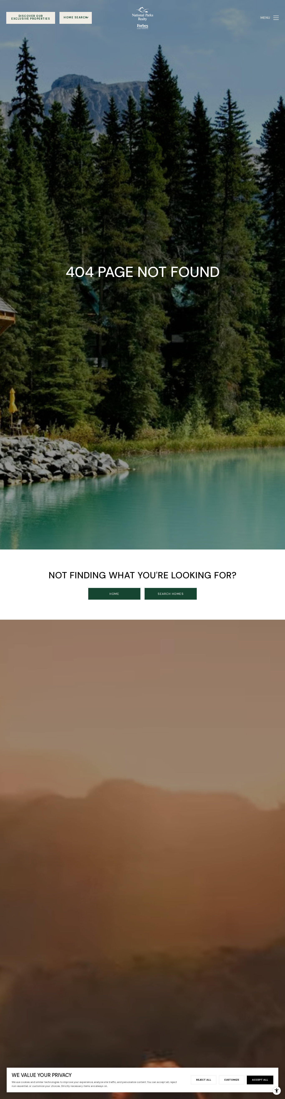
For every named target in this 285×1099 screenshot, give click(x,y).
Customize (231, 1079)
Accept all (260, 1079)
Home (114, 594)
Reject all (203, 1079)
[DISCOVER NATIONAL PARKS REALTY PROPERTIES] (30, 18)
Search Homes (171, 594)
